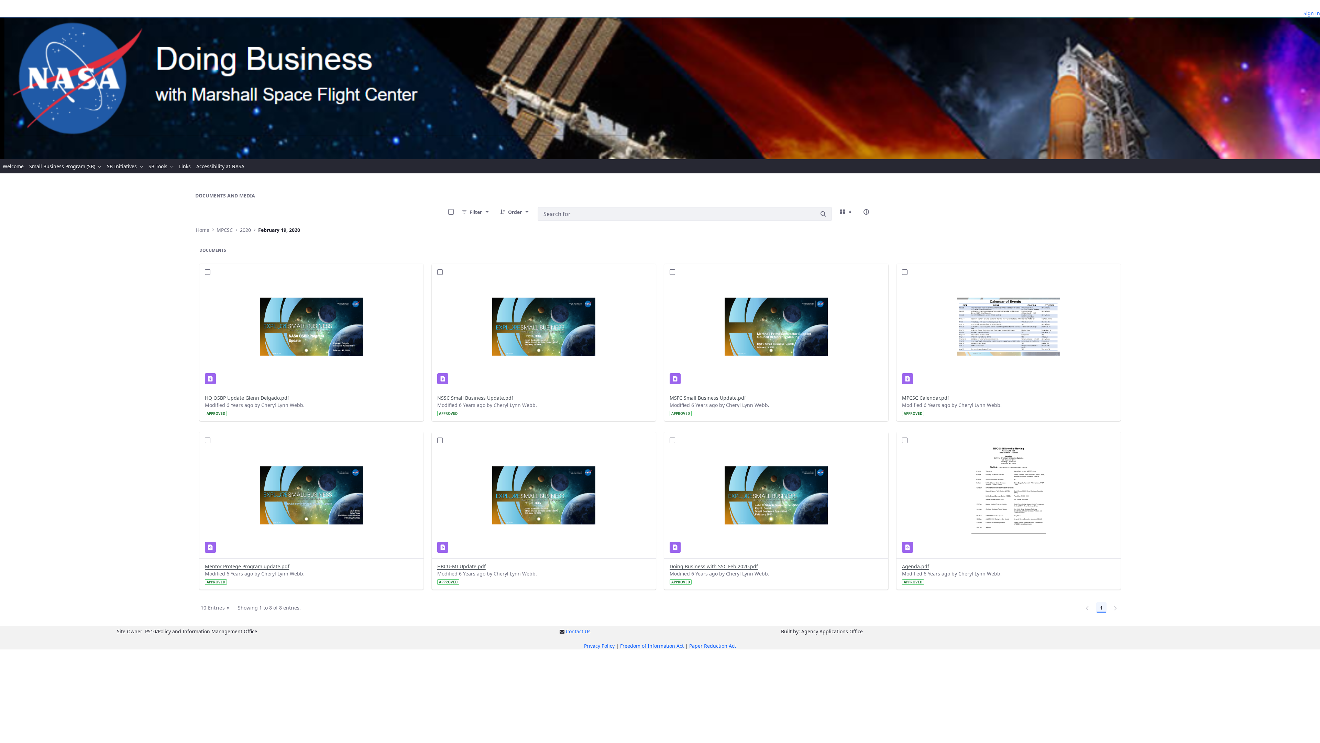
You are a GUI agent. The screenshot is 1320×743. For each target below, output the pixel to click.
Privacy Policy (599, 646)
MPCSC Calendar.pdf (925, 398)
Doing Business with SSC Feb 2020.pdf (714, 566)
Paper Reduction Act (712, 646)
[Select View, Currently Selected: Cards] (846, 211)
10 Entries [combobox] (213, 607)
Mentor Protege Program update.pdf (247, 566)
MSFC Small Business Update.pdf (708, 398)
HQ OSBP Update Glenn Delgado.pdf (247, 398)
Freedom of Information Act (652, 646)
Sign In (1312, 13)
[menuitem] (13, 166)
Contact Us (578, 631)
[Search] (823, 213)
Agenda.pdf (915, 566)
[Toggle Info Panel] (866, 211)
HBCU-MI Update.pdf (461, 566)
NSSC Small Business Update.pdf (475, 398)
